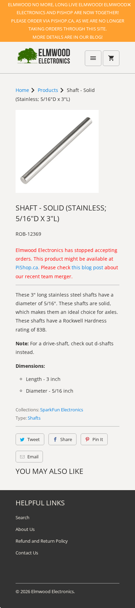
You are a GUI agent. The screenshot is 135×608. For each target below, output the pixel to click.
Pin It (97, 439)
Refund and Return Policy (42, 541)
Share (66, 439)
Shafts (34, 418)
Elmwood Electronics (52, 591)
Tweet (33, 439)
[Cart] (111, 58)
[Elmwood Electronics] (43, 60)
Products (48, 90)
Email (32, 456)
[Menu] (93, 58)
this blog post (87, 267)
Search (22, 517)
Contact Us (27, 553)
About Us (25, 529)
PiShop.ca (27, 267)
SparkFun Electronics (61, 409)
